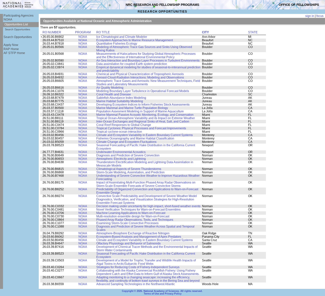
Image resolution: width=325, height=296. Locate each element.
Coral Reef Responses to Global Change (123, 124)
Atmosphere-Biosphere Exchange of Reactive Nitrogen (132, 233)
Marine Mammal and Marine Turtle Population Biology (132, 108)
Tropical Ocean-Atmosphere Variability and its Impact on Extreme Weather (145, 118)
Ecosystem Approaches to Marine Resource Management (134, 40)
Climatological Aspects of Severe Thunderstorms (128, 168)
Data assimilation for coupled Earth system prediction (131, 63)
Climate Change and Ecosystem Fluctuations (126, 141)
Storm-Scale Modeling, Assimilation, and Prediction (130, 172)
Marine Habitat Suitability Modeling (119, 101)
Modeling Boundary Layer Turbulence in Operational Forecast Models (142, 91)
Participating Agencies (18, 15)
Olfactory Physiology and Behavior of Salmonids (128, 243)
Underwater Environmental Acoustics (121, 152)
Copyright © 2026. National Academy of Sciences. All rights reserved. (162, 291)
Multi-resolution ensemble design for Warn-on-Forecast (132, 216)
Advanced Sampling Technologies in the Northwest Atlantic (135, 284)
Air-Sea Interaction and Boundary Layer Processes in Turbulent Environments (148, 60)
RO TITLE (103, 32)
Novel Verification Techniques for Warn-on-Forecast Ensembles (138, 209)
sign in (309, 16)
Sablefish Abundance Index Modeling (121, 97)
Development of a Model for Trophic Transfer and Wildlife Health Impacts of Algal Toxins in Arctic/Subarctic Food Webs (146, 262)
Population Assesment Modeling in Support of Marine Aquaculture (140, 111)
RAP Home (11, 49)
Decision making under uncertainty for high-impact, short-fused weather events (148, 206)
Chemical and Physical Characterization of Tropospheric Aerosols (140, 74)
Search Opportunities (17, 29)
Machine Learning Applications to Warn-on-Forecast (130, 213)
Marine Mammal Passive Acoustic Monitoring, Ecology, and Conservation (145, 114)
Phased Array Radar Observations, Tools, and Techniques (134, 219)
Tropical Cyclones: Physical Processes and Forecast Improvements (141, 128)
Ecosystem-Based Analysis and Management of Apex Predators (138, 236)
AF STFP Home (14, 53)
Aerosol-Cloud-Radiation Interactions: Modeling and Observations (140, 77)
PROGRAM (83, 32)
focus (319, 16)
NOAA (8, 19)
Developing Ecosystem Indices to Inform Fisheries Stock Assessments (143, 104)
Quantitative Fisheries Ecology (116, 43)
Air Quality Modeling (109, 87)
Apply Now (11, 44)
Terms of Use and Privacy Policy (162, 293)
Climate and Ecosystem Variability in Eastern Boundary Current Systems (144, 135)
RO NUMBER (52, 32)
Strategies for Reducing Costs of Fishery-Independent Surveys (137, 267)
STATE (253, 32)
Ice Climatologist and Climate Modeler (121, 36)
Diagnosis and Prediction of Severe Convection (127, 155)
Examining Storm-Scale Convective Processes (127, 223)
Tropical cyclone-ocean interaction (119, 131)
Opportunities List (16, 24)
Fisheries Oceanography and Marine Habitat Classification (135, 138)
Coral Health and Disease (113, 94)
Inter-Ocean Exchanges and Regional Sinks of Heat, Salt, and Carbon (142, 121)
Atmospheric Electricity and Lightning (121, 158)
